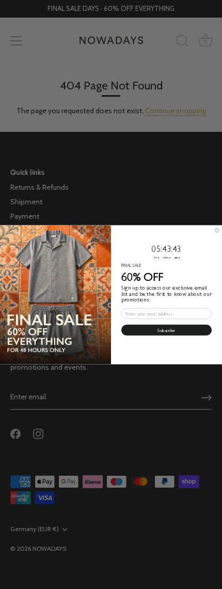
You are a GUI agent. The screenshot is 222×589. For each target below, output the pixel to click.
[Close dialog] (217, 230)
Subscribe (166, 330)
